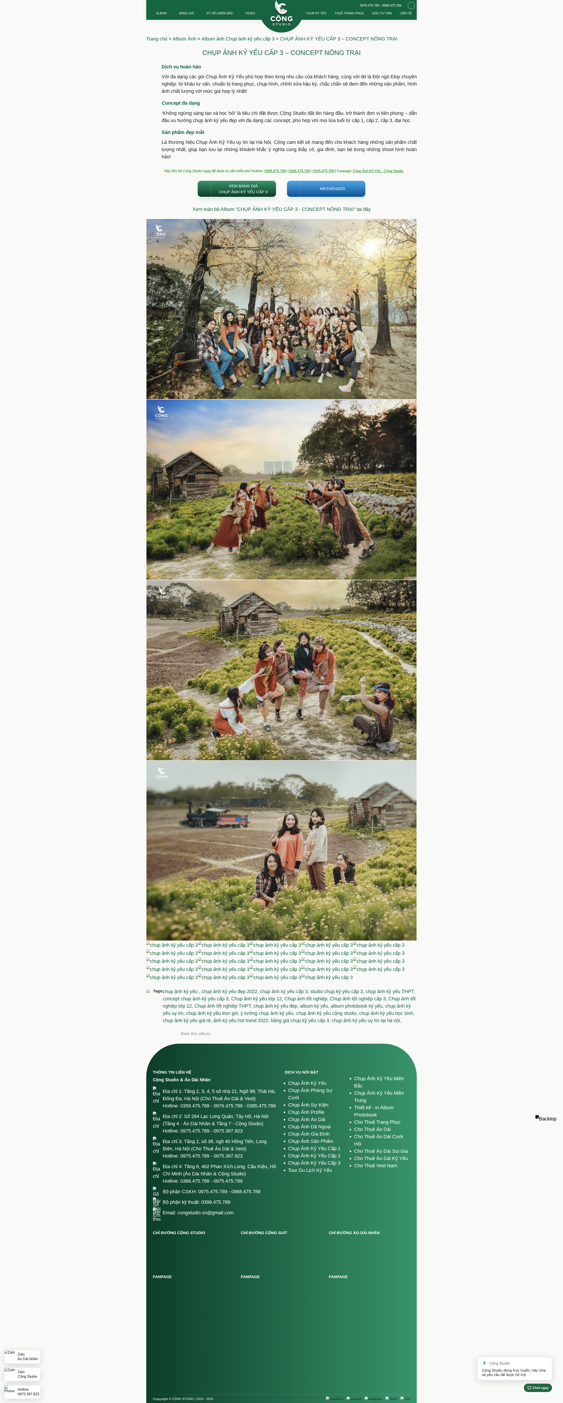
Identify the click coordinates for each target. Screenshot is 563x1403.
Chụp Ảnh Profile (306, 1112)
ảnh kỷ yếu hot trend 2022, (242, 1020)
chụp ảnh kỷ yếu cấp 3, (285, 991)
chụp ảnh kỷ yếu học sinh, (386, 1013)
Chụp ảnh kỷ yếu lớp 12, (257, 998)
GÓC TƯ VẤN (382, 13)
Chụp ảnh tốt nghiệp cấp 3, (359, 998)
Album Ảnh (184, 39)
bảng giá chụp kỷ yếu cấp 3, (301, 1020)
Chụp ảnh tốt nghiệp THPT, (223, 1006)
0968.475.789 (275, 171)
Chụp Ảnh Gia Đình (309, 1134)
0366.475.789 (299, 171)
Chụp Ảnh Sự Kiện (308, 1105)
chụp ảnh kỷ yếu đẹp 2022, (230, 991)
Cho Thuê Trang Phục (377, 1122)
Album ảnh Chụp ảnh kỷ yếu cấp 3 (237, 39)
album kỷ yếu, (315, 1006)
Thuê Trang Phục (349, 13)
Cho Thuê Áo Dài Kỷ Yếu (381, 1158)
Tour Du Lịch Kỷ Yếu (310, 1170)
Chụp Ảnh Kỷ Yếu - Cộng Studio (378, 171)
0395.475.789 (323, 171)
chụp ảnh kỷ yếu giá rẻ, (188, 1020)
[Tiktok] (391, 1398)
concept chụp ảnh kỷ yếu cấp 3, (197, 998)
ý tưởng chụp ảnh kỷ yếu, (268, 1013)
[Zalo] (405, 1398)
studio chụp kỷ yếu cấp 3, (338, 991)
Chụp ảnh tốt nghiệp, (307, 998)
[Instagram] (373, 1398)
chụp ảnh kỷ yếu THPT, (390, 991)
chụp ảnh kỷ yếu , (182, 991)
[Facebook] (334, 1398)
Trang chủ (156, 39)
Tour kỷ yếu (316, 13)
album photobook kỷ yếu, (358, 1006)
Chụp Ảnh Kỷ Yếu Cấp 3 (314, 1163)
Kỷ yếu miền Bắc (220, 13)
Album (161, 13)
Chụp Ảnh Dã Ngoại (309, 1126)
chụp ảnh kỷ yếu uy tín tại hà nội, (366, 1020)
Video (250, 13)
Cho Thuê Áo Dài (372, 1129)
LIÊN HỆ (406, 13)
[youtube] (354, 1398)
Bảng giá (186, 13)
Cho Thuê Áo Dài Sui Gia (381, 1151)
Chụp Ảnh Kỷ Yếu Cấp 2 (314, 1155)
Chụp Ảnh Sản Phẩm (310, 1141)
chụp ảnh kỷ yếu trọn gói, (213, 1013)
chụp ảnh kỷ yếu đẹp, (276, 1006)
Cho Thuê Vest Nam (375, 1165)
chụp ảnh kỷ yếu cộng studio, (327, 1013)
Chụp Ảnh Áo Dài (306, 1119)
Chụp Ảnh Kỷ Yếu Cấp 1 (314, 1148)
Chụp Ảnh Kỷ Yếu (307, 1083)
